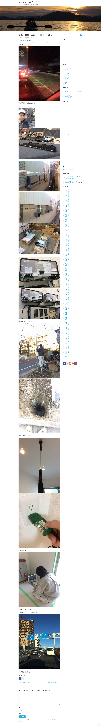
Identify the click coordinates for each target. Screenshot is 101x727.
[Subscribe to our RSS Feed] (70, 363)
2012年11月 (67, 332)
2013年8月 (67, 324)
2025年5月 (67, 200)
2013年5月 (67, 327)
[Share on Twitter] (22, 678)
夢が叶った (67, 176)
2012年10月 (67, 333)
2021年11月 (67, 231)
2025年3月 (67, 202)
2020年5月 (67, 250)
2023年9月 (67, 212)
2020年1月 (67, 254)
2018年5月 (67, 279)
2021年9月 (67, 234)
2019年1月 (67, 269)
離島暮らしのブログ (28, 2)
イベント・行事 (68, 68)
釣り (65, 83)
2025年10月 (67, 195)
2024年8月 (67, 206)
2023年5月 (67, 217)
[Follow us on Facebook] (64, 363)
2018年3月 (67, 282)
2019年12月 (67, 255)
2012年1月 (67, 342)
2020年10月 (67, 244)
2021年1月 (67, 241)
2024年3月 (67, 209)
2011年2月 (67, 356)
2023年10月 (67, 211)
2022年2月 (67, 227)
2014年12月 (67, 309)
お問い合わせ (79, 3)
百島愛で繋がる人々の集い (24, 682)
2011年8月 (67, 348)
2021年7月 (67, 236)
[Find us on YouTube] (73, 363)
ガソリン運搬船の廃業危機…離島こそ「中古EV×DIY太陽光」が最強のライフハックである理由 (73, 91)
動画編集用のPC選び (69, 96)
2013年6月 (67, 326)
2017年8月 (67, 290)
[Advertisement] (72, 51)
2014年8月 (67, 314)
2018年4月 (67, 280)
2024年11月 (67, 205)
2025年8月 (67, 196)
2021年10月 (67, 233)
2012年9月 (67, 334)
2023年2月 (67, 220)
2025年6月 (67, 199)
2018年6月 (67, 278)
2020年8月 (67, 246)
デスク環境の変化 (68, 97)
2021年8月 (67, 235)
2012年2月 (67, 341)
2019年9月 (67, 259)
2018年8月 (67, 275)
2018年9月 (67, 274)
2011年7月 (67, 349)
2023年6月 (67, 216)
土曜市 (66, 74)
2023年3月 (67, 219)
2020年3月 (67, 253)
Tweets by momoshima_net (68, 169)
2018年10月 (67, 273)
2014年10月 (67, 312)
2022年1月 (67, 229)
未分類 (66, 80)
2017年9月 (67, 289)
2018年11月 (67, 271)
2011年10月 (67, 346)
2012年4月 (67, 338)
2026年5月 (67, 189)
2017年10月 (67, 288)
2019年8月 (67, 260)
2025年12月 (67, 194)
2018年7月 (67, 277)
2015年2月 (67, 307)
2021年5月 (67, 238)
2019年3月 (67, 266)
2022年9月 (67, 224)
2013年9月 (67, 323)
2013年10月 (67, 322)
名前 (20, 707)
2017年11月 (67, 287)
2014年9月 (67, 313)
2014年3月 (67, 318)
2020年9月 (67, 245)
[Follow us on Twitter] (67, 363)
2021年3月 (67, 240)
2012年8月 (67, 336)
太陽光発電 (67, 75)
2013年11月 (67, 320)
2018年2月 (67, 283)
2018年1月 (67, 284)
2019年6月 (67, 263)
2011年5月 (67, 352)
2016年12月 (67, 300)
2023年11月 (67, 210)
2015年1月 (67, 308)
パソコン (66, 72)
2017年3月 (67, 297)
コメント (21, 693)
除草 (65, 93)
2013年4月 (67, 328)
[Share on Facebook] (20, 678)
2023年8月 (67, 214)
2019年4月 (67, 265)
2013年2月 (67, 329)
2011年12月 (67, 343)
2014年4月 (67, 317)
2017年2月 (67, 298)
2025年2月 (67, 204)
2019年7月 (67, 261)
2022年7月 (67, 225)
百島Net (61, 3)
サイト (20, 713)
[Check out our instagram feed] (75, 363)
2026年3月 (67, 190)
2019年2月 (67, 268)
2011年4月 (67, 353)
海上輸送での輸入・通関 (69, 178)
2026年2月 (67, 191)
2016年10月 (67, 303)
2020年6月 (67, 249)
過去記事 (66, 3)
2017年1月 (67, 299)
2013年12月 (67, 319)
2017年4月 (67, 295)
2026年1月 (67, 192)
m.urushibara (26, 37)
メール (20, 710)
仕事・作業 (56, 3)
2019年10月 (67, 258)
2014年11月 (67, 310)
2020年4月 (67, 251)
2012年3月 (67, 339)
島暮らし (49, 3)
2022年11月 (67, 221)
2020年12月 (67, 243)
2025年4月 (67, 201)
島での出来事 (67, 77)
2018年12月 (67, 270)
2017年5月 (67, 294)
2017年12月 (67, 285)
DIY (65, 67)
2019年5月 (67, 264)
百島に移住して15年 (68, 95)
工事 (65, 79)
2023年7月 (67, 215)
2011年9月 (67, 347)
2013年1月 (67, 331)
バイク (66, 70)
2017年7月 (67, 292)
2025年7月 (67, 197)
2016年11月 (67, 302)
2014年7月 (67, 315)
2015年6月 (67, 304)
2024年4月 (67, 207)
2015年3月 (67, 305)
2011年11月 (67, 344)
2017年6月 (67, 293)
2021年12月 (67, 230)
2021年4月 (67, 239)
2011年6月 (67, 351)
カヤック (66, 69)
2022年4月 (67, 226)
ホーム (45, 3)
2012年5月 (67, 337)
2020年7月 (67, 248)
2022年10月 (67, 222)
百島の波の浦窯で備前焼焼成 (53, 682)
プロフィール (72, 3)
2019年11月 (67, 256)
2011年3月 (67, 354)
